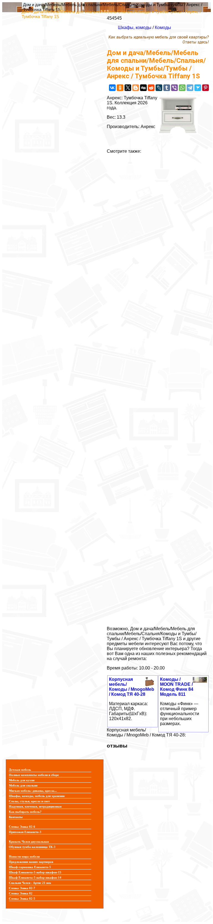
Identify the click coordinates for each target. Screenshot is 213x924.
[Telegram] (190, 87)
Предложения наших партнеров (31, 861)
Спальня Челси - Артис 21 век (30, 882)
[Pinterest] (205, 87)
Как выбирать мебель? (25, 811)
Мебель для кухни (21, 780)
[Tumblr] (166, 87)
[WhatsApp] (182, 87)
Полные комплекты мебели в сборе (34, 775)
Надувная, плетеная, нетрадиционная (35, 806)
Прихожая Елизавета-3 (25, 832)
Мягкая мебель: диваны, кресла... (33, 790)
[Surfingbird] (197, 87)
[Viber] (174, 87)
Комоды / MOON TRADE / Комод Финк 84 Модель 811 (176, 687)
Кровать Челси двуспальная (29, 841)
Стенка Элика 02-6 (22, 826)
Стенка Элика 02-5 (22, 898)
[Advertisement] (158, 388)
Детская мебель (20, 769)
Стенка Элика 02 (20, 893)
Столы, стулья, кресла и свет (29, 801)
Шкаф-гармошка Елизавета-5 (30, 867)
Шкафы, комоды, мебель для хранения (37, 796)
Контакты (16, 817)
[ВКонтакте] (112, 87)
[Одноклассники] (120, 87)
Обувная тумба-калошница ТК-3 (32, 846)
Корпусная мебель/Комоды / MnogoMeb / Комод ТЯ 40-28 (131, 687)
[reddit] (151, 87)
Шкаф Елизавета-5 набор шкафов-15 (35, 872)
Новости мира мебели (24, 856)
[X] (128, 87)
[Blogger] (135, 87)
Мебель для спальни (23, 785)
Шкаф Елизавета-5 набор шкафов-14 (35, 877)
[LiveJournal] (159, 87)
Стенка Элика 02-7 (22, 888)
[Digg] (143, 87)
